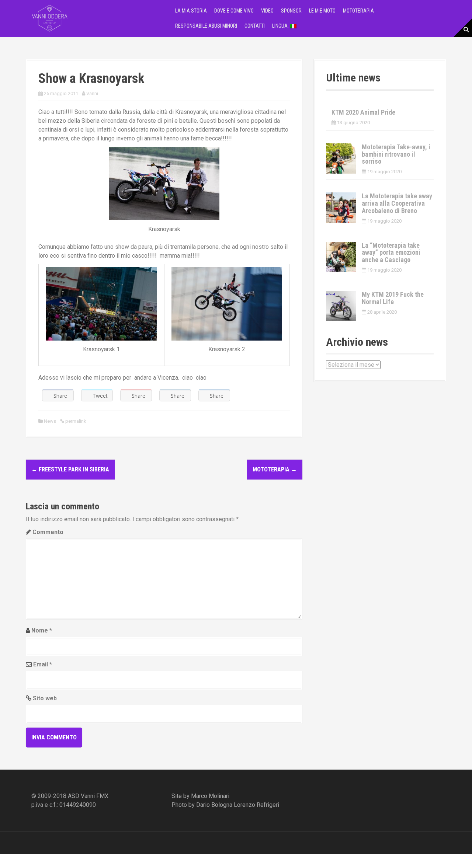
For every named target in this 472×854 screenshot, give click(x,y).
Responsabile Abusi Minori (206, 26)
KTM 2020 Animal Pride (363, 112)
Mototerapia (358, 11)
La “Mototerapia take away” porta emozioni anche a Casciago (391, 252)
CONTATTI (254, 26)
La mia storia (191, 11)
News (50, 421)
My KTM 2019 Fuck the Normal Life (393, 298)
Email (42, 664)
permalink (75, 421)
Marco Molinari (210, 795)
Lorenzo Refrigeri (256, 804)
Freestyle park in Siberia (70, 469)
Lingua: (281, 26)
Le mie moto (322, 11)
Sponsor (291, 11)
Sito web (45, 698)
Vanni (92, 93)
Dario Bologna (214, 804)
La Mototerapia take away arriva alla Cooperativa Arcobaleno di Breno (397, 203)
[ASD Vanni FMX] (49, 17)
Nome (41, 630)
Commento (47, 532)
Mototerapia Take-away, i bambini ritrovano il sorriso (396, 154)
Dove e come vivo (234, 11)
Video (267, 11)
